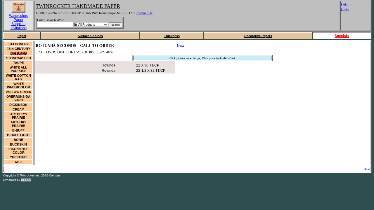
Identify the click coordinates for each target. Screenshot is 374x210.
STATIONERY (18, 44)
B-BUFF (18, 130)
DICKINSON (18, 104)
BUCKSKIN (18, 144)
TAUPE (18, 62)
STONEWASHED (18, 58)
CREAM (18, 109)
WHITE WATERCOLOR (18, 85)
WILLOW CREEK (18, 92)
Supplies (18, 24)
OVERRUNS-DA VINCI (18, 98)
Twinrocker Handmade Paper (78, 6)
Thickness (172, 36)
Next (180, 45)
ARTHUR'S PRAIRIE (18, 115)
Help (347, 4)
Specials (342, 36)
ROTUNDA (19, 53)
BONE (18, 139)
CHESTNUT (18, 157)
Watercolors (18, 16)
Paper (18, 20)
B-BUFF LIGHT (18, 135)
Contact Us (144, 13)
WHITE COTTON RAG (18, 77)
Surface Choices (90, 36)
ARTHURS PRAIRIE (18, 123)
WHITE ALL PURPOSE (18, 69)
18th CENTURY (18, 48)
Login (347, 9)
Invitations (19, 28)
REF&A (26, 179)
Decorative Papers (258, 36)
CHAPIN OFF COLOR (18, 150)
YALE (18, 162)
